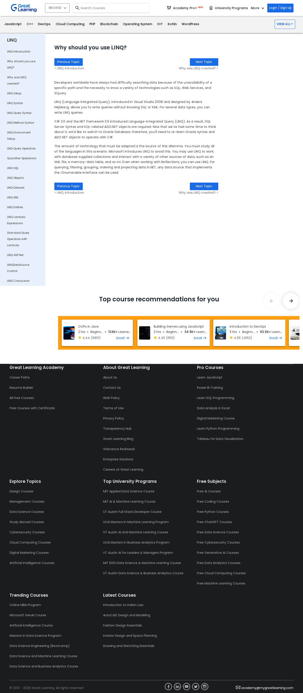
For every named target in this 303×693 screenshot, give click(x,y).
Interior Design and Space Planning (130, 635)
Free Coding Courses (213, 501)
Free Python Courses (213, 512)
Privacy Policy (113, 418)
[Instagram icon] (204, 686)
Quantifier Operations (21, 158)
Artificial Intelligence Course (31, 625)
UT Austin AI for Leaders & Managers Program (138, 552)
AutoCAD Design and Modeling (126, 615)
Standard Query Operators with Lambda (18, 239)
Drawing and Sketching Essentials (128, 646)
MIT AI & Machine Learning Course (129, 501)
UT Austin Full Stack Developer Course (132, 512)
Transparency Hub (117, 428)
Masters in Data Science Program (35, 635)
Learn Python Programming (218, 428)
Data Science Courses (27, 512)
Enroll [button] (120, 338)
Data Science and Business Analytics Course (44, 666)
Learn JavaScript (209, 377)
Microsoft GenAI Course (28, 615)
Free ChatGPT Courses (214, 522)
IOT (160, 24)
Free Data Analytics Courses (218, 563)
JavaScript (13, 24)
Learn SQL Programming (215, 398)
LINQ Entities (15, 207)
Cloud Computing (70, 24)
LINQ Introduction (19, 51)
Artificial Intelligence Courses (32, 563)
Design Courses (21, 491)
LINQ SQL (12, 168)
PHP (92, 24)
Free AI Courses (209, 491)
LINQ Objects (15, 178)
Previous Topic (68, 62)
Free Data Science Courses (218, 532)
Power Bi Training (210, 387)
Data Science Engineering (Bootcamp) (40, 646)
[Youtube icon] (186, 686)
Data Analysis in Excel (213, 408)
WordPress (190, 24)
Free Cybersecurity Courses (218, 542)
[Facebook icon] (168, 686)
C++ (30, 24)
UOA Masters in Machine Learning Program (136, 522)
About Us (110, 377)
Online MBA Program (25, 605)
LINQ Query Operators (21, 148)
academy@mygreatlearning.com (267, 688)
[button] (285, 24)
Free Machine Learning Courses (221, 583)
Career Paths (20, 377)
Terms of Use (113, 408)
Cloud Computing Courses (30, 542)
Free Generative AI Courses (218, 552)
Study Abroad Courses (27, 522)
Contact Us (112, 387)
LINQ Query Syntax (19, 113)
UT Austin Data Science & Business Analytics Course (143, 573)
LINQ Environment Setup (19, 136)
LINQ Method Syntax (20, 123)
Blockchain (109, 24)
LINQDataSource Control (18, 268)
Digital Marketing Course (216, 418)
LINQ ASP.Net (15, 255)
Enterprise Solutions (118, 459)
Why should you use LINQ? (21, 64)
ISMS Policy (111, 398)
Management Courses (27, 501)
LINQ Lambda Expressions (16, 220)
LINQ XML (12, 197)
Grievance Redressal (119, 449)
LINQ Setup (14, 93)
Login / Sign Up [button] (280, 8)
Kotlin (172, 24)
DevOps (44, 24)
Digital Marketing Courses (29, 552)
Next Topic (204, 62)
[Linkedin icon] (177, 686)
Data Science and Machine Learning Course (43, 656)
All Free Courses (22, 398)
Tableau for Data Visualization (220, 439)
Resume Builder (21, 387)
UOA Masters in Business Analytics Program (136, 542)
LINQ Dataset (15, 187)
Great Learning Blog (118, 439)
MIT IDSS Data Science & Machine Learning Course (142, 563)
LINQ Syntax (15, 103)
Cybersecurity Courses (27, 532)
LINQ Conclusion (18, 281)
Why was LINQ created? (16, 80)
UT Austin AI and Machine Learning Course (135, 532)
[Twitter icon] (195, 686)
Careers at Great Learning (123, 469)
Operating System (137, 24)
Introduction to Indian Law (123, 605)
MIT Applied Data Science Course (128, 491)
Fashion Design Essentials (122, 625)
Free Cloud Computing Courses (221, 573)
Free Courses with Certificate (32, 408)
